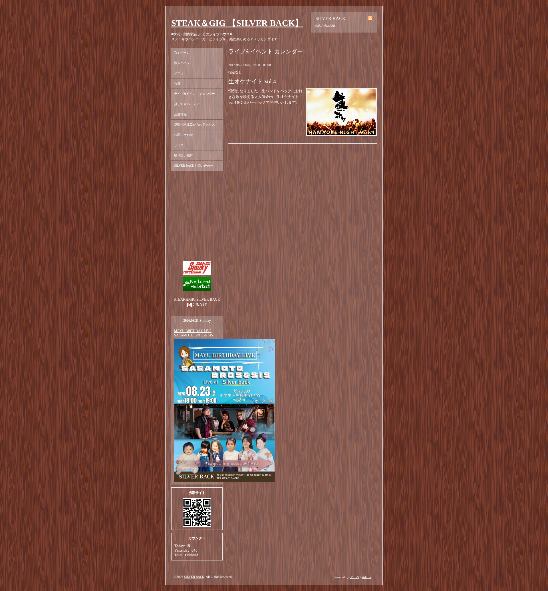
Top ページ (182, 52)
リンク (179, 145)
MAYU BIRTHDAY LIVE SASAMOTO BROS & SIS (193, 333)
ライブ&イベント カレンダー (194, 93)
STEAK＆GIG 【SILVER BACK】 (237, 23)
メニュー (180, 73)
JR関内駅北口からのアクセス (194, 124)
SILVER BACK (194, 576)
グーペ (354, 577)
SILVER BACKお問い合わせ (193, 165)
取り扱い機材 (183, 155)
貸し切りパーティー (188, 104)
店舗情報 (180, 114)
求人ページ (182, 63)
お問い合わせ (183, 134)
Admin (366, 577)
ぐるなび (199, 304)
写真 (177, 83)
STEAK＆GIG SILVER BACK (197, 299)
